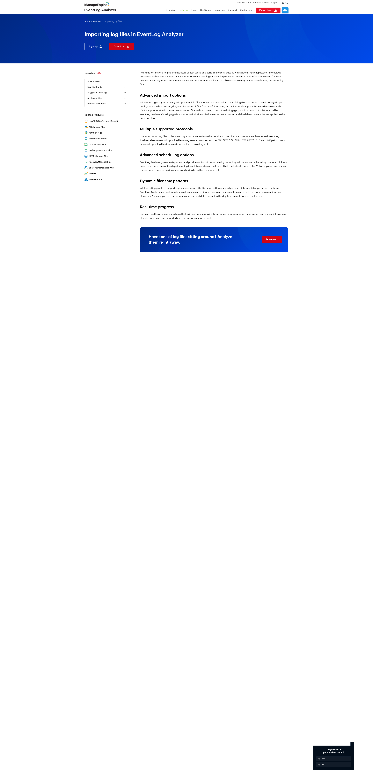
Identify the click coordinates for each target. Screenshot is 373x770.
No (323, 764)
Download (266, 10)
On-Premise (104, 121)
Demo (194, 10)
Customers (246, 10)
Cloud (114, 121)
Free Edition (91, 73)
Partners (257, 2)
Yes (323, 759)
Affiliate (265, 2)
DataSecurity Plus (97, 144)
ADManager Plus (97, 127)
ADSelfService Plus (98, 139)
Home (87, 21)
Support (232, 10)
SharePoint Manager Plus (101, 168)
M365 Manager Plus (98, 156)
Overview (171, 10)
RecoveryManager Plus (100, 162)
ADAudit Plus (95, 133)
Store (248, 2)
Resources (219, 10)
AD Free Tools (95, 179)
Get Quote (205, 10)
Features (183, 10)
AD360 (92, 173)
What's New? (93, 81)
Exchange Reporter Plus (100, 150)
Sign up (93, 46)
